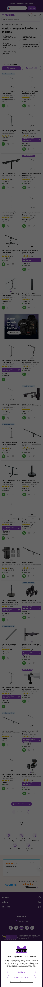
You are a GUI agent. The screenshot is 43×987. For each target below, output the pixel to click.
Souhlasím (21, 972)
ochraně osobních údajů (28, 967)
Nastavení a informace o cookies (21, 982)
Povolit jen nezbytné (21, 977)
